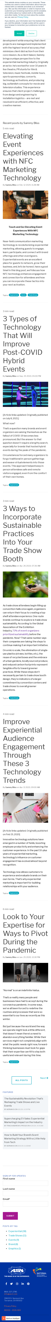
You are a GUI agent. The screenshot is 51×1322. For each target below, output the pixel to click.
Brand (13, 1244)
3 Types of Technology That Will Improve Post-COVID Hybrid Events (22, 344)
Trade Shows (33, 295)
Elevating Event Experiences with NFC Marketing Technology (23, 157)
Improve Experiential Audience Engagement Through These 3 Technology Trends (24, 750)
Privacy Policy (22, 17)
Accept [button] (19, 33)
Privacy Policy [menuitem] (10, 1306)
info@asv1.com (10, 1294)
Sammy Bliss (11, 185)
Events (23, 295)
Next (43, 1078)
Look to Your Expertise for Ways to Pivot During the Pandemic (25, 933)
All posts (21, 1080)
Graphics (14, 1248)
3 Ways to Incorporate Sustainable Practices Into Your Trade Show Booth (22, 533)
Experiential (14, 295)
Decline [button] (31, 33)
